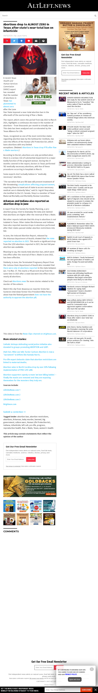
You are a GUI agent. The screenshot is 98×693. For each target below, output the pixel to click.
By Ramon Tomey (81, 181)
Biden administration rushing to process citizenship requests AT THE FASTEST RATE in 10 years (79, 165)
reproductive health (12, 428)
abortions (7, 419)
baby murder (28, 419)
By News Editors (80, 192)
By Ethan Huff (79, 122)
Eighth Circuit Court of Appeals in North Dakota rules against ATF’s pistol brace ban (80, 239)
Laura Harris (22, 36)
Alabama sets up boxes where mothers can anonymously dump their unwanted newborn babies (79, 142)
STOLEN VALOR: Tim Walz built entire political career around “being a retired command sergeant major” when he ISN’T (80, 130)
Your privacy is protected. (13, 466)
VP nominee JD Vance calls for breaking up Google (78, 250)
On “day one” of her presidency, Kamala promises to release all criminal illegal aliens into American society (81, 116)
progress (41, 425)
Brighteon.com (49, 334)
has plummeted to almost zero (9, 104)
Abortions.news (19, 281)
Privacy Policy (49, 685)
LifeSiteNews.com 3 (11, 399)
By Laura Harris (80, 170)
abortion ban (23, 417)
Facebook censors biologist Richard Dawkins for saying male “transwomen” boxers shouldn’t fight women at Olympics (80, 290)
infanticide (16, 425)
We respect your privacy (37, 678)
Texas (35, 428)
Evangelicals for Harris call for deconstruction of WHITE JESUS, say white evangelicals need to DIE (80, 154)
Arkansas (17, 419)
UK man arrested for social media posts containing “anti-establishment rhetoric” (80, 214)
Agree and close (74, 679)
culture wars (20, 422)
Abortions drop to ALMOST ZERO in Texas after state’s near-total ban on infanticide (80, 318)
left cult (25, 425)
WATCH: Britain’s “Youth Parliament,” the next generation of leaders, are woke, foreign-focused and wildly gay (80, 261)
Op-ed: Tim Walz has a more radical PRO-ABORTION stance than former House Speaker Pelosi (81, 176)
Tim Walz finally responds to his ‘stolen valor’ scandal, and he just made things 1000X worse (80, 187)
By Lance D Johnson (81, 282)
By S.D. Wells (79, 109)
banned (38, 419)
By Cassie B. (79, 147)
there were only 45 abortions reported (20, 268)
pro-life (32, 425)
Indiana (6, 425)
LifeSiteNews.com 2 (11, 395)
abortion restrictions (39, 417)
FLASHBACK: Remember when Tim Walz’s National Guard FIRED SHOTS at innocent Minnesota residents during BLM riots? (80, 227)
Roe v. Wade (27, 428)
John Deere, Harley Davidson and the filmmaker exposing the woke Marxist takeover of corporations (80, 329)
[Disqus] (29, 564)
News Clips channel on (33, 334)
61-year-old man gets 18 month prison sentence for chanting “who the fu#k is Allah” (80, 340)
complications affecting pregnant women (36, 184)
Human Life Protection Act (38, 422)
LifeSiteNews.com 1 (11, 390)
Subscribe (86, 690)
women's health (46, 428)
